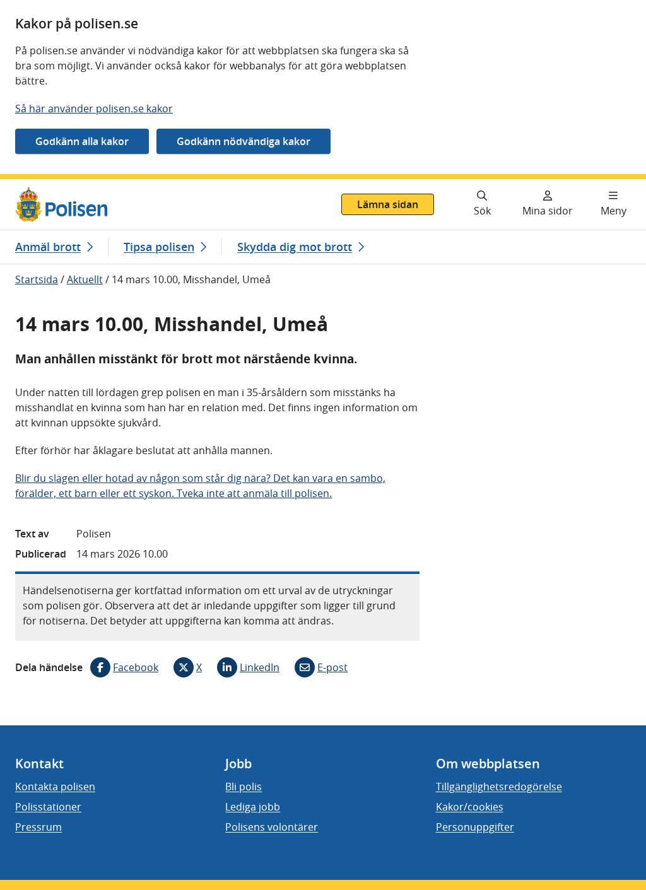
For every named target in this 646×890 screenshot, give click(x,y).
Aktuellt (85, 279)
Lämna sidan (387, 204)
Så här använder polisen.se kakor (94, 108)
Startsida (36, 279)
